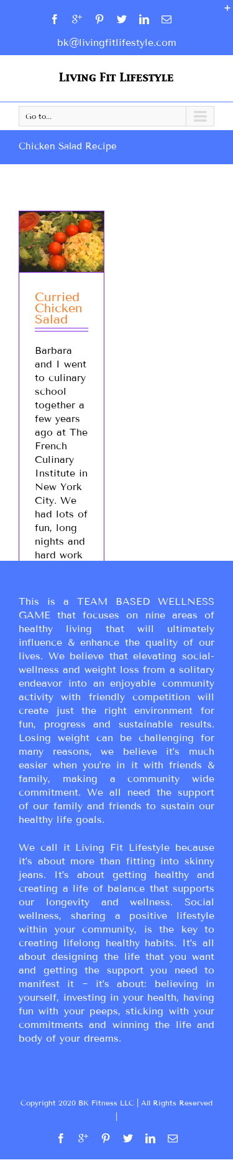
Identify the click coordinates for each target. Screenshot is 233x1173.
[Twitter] (122, 19)
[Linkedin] (144, 19)
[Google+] (77, 19)
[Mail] (166, 19)
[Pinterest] (99, 19)
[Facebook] (55, 19)
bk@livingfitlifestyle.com (116, 42)
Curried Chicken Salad (59, 308)
